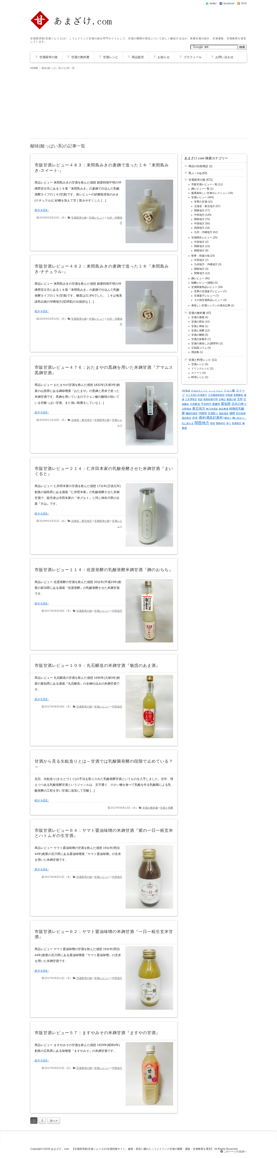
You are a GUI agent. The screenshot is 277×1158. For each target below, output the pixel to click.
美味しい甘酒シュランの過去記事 (210, 305)
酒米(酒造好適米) (211, 417)
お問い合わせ (224, 57)
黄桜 (184, 428)
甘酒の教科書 (80, 57)
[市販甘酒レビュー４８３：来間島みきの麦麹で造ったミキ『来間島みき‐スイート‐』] (147, 244)
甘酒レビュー (97, 217)
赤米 (195, 417)
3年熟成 (186, 390)
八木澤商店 (191, 399)
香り (228, 423)
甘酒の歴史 (197, 321)
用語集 (195, 352)
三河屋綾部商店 (216, 395)
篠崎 (232, 413)
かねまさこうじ (199, 390)
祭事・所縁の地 (200, 255)
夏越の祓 (231, 399)
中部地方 (117, 610)
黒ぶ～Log (194, 173)
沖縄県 (202, 413)
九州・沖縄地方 (203, 232)
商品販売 (138, 57)
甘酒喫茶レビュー (201, 237)
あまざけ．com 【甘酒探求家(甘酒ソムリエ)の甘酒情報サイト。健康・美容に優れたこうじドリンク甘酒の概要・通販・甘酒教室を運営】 (132, 1148)
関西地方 (199, 219)
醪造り (228, 418)
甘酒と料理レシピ (199, 359)
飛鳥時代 (220, 423)
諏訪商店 (186, 418)
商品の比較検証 (198, 166)
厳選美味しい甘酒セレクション (209, 193)
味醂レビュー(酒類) (202, 282)
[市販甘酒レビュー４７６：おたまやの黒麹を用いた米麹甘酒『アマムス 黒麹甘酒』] (147, 446)
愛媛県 (216, 404)
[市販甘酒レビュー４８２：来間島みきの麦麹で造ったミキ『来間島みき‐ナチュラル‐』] (147, 345)
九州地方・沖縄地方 (205, 264)
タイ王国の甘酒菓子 (196, 395)
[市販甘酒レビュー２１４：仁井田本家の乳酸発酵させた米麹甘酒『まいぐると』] (147, 547)
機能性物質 (192, 413)
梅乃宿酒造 (212, 408)
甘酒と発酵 (166, 807)
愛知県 (226, 404)
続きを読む (42, 210)
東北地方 (198, 408)
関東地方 (199, 210)
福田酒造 (224, 413)
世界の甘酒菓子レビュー (208, 291)
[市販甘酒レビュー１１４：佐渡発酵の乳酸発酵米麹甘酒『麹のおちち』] (147, 643)
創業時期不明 (210, 399)
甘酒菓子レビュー (204, 295)
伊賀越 (229, 395)
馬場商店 (236, 423)
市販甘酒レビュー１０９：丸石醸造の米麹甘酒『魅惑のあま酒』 (97, 665)
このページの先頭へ (235, 1151)
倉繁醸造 (238, 395)
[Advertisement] (138, 104)
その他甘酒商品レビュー (208, 300)
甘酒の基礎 (197, 317)
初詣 (200, 399)
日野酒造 (186, 408)
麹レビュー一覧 (200, 188)
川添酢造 (195, 404)
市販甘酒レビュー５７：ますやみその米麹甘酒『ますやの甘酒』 (97, 1032)
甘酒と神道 (197, 326)
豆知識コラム (199, 347)
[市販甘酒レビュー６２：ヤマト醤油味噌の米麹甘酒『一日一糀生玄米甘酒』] (147, 1010)
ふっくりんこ (216, 390)
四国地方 (199, 227)
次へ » (53, 1120)
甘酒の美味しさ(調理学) (205, 343)
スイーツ (196, 372)
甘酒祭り (213, 413)
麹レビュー (197, 278)
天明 (240, 399)
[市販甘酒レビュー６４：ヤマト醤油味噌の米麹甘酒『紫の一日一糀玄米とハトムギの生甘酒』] (147, 909)
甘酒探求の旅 (48, 57)
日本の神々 (239, 404)
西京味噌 (240, 413)
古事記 (222, 399)
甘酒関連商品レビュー (204, 287)
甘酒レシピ (110, 57)
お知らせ (164, 57)
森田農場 (223, 408)
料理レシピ (197, 377)
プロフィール (193, 57)
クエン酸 (229, 390)
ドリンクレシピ (200, 368)
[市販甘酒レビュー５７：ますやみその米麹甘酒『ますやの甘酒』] (147, 1106)
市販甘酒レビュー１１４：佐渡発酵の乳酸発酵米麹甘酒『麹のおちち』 (104, 569)
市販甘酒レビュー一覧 (204, 184)
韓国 (212, 423)
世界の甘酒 (200, 201)
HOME (34, 68)
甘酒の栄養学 (199, 339)
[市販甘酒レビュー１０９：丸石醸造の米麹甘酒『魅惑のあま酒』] (147, 739)
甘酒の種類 (197, 334)
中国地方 (117, 1068)
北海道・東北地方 (81, 420)
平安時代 (206, 404)
